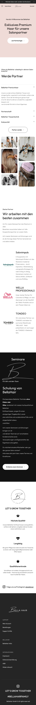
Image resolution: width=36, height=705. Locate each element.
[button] (2, 1)
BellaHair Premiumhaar (9, 87)
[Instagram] (18, 686)
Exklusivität (5, 122)
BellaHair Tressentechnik (10, 117)
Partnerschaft (6, 111)
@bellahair (30, 587)
